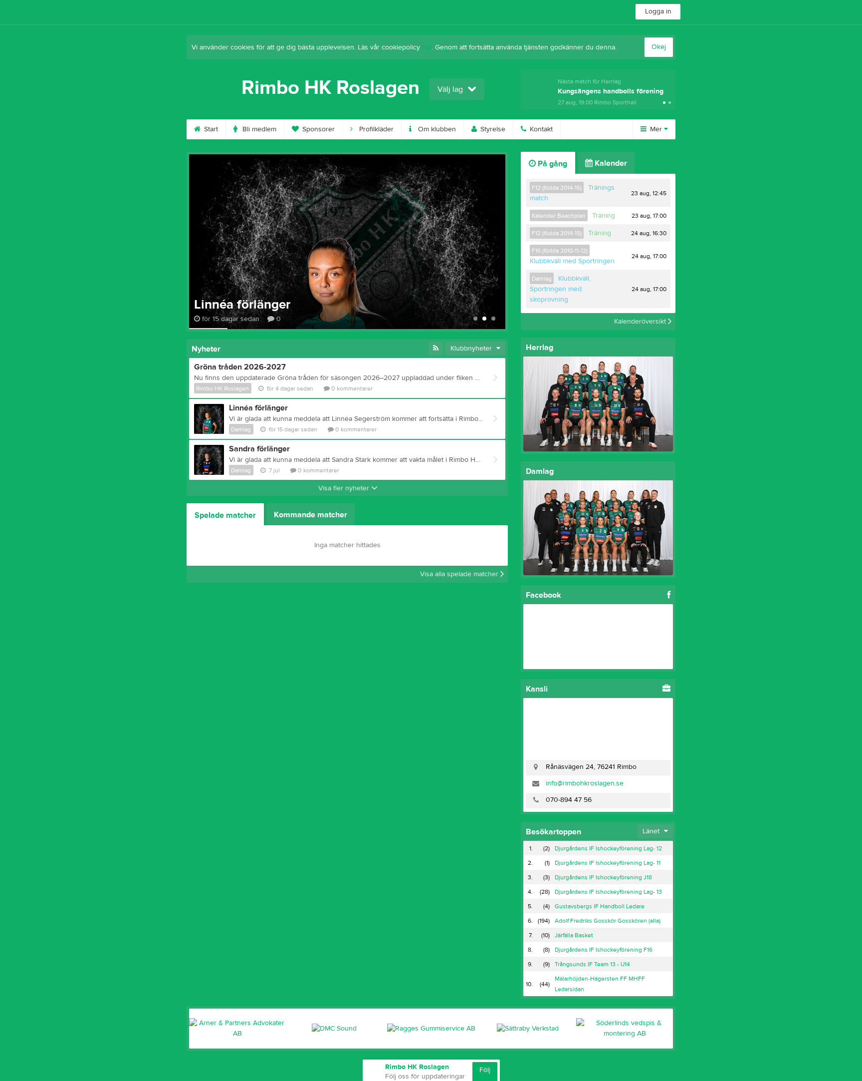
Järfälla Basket (574, 935)
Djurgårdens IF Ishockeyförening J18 (603, 877)
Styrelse (491, 129)
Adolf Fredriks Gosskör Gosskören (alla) (607, 921)
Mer (656, 129)
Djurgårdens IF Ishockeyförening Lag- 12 (608, 848)
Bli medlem (258, 129)
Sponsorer (317, 129)
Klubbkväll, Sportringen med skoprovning (560, 289)
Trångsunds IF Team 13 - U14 (592, 964)
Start (210, 129)
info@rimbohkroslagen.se (585, 783)
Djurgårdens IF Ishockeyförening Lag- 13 (608, 892)
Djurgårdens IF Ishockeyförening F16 (603, 950)
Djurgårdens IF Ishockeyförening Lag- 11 (607, 863)
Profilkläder (375, 129)
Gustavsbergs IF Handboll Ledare (600, 906)
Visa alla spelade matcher (460, 574)
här (426, 47)
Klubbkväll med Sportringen (572, 261)
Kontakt (540, 129)
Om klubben (436, 129)
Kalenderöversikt (641, 321)
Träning (603, 215)
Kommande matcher (310, 515)
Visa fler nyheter (344, 488)
